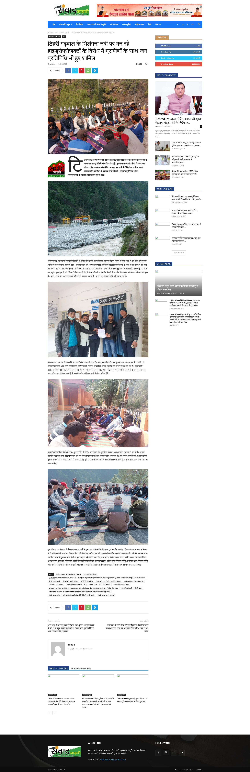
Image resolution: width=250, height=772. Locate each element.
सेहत (149, 24)
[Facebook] (177, 24)
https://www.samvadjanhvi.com (80, 649)
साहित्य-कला (139, 24)
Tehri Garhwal (54, 581)
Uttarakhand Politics (121, 584)
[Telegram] (95, 70)
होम (54, 24)
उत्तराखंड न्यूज (64, 24)
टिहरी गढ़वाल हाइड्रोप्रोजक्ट (106, 595)
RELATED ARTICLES (58, 668)
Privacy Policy (187, 769)
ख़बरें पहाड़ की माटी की (62, 32)
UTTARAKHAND (87, 581)
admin (52, 64)
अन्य (156, 24)
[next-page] (54, 713)
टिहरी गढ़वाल (138, 588)
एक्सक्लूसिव (126, 24)
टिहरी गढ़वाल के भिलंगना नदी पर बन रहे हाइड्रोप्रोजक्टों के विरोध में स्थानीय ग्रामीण (72, 595)
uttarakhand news (56, 584)
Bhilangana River (90, 574)
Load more (177, 252)
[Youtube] (192, 24)
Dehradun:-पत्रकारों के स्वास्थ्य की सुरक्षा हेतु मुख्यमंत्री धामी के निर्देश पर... (178, 120)
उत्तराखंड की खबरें (126, 588)
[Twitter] (187, 24)
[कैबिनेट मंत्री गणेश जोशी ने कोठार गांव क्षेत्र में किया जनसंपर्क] (178, 283)
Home (50, 32)
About (177, 769)
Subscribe (196, 64)
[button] (198, 24)
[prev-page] (49, 713)
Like (198, 46)
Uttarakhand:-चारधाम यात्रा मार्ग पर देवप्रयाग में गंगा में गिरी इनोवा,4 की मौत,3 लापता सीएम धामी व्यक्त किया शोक (61, 701)
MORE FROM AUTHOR (81, 668)
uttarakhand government (133, 581)
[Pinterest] (81, 70)
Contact (199, 769)
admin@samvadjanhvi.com (113, 759)
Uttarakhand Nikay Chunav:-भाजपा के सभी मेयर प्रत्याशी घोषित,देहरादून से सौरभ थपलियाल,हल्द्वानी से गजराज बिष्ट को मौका (185, 302)
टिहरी (64, 37)
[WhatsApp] (88, 70)
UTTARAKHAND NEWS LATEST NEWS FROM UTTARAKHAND (88, 584)
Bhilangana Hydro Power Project (68, 574)
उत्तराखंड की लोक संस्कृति (96, 24)
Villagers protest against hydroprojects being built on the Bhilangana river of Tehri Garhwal (83, 588)
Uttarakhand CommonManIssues (108, 581)
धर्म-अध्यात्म (114, 24)
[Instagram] (182, 24)
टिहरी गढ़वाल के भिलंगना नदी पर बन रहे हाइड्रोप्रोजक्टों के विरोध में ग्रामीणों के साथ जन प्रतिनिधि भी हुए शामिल (79, 591)
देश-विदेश (79, 24)
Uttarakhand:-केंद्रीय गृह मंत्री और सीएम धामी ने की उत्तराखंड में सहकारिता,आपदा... (186, 159)
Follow (196, 52)
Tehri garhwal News (70, 581)
